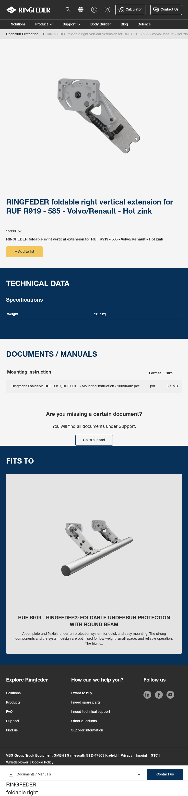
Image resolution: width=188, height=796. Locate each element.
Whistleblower (17, 762)
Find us (12, 730)
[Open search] (69, 9)
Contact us (165, 774)
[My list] (107, 10)
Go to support (94, 440)
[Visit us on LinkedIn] (147, 696)
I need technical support (90, 712)
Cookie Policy (42, 762)
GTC (154, 756)
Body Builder (100, 24)
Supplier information (87, 730)
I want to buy (81, 693)
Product (41, 24)
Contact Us (169, 9)
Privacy (126, 756)
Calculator (134, 9)
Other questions (84, 721)
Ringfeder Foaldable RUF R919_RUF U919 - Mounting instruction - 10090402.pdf (75, 386)
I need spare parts (86, 703)
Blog (124, 24)
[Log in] (95, 10)
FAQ (9, 712)
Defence (144, 24)
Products (13, 703)
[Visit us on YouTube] (170, 696)
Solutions (18, 24)
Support (69, 24)
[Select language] (82, 9)
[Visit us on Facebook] (159, 696)
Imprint (141, 756)
